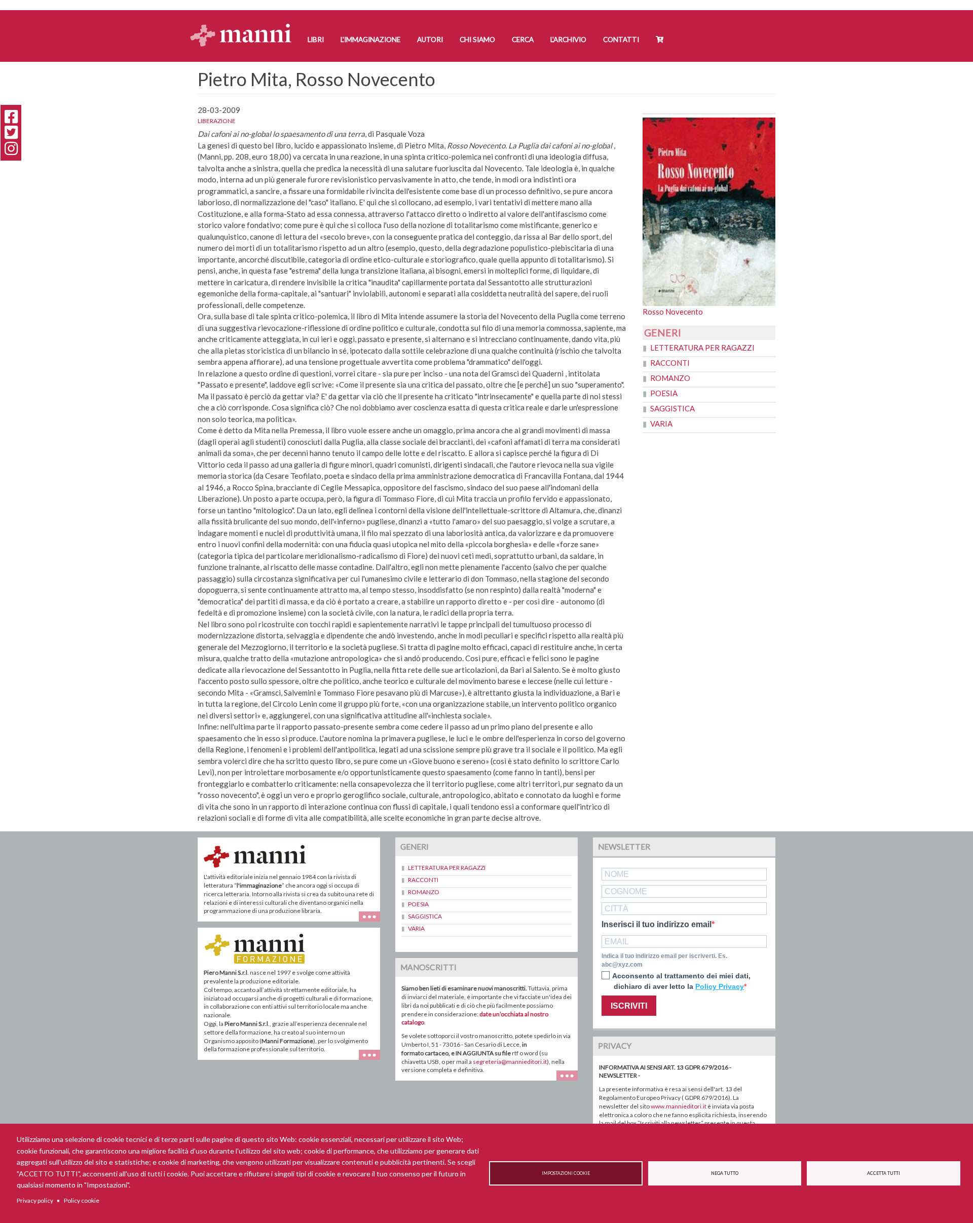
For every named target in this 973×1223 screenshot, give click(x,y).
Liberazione (217, 121)
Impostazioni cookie (566, 1173)
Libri (316, 39)
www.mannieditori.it (678, 1106)
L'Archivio (568, 39)
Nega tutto (724, 1173)
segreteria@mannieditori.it (510, 1061)
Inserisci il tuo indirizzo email (657, 925)
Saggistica (672, 408)
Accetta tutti (883, 1173)
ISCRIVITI (629, 1006)
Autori (430, 39)
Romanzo (670, 378)
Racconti (670, 362)
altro (373, 1059)
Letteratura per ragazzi (702, 347)
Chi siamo (477, 39)
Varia (661, 423)
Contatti (621, 39)
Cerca (523, 39)
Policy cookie (81, 1200)
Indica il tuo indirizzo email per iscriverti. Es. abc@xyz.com (664, 960)
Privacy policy (35, 1200)
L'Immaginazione (370, 39)
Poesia (664, 393)
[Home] (244, 25)
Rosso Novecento (673, 311)
